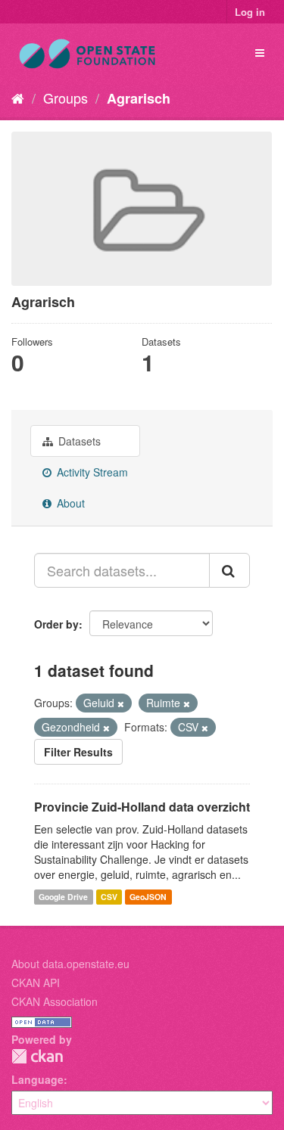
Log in (250, 12)
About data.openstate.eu (70, 963)
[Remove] (120, 703)
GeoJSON (148, 896)
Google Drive (63, 896)
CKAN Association (54, 1001)
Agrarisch (138, 98)
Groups (65, 97)
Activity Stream (91, 472)
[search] (229, 570)
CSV (109, 896)
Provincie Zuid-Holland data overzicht (142, 806)
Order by (56, 624)
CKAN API (35, 982)
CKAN (37, 1056)
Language (37, 1079)
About (69, 503)
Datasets (78, 441)
